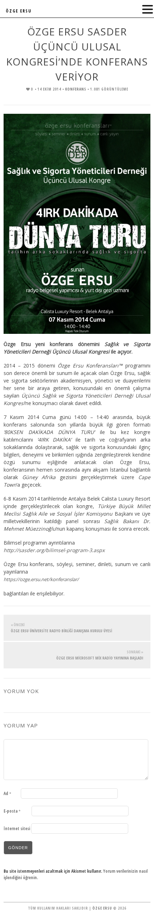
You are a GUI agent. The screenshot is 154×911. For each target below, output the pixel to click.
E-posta (12, 811)
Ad (7, 793)
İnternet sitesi (17, 828)
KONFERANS (75, 89)
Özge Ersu (102, 908)
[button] (147, 9)
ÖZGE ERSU (19, 11)
